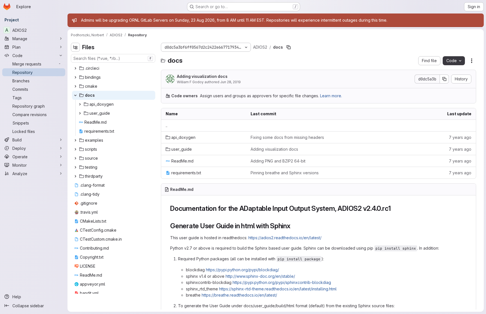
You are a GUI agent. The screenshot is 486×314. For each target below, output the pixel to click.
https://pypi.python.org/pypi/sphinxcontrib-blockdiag (282, 282)
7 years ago (460, 137)
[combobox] (113, 58)
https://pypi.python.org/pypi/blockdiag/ (242, 269)
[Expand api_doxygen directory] (79, 104)
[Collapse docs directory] (75, 95)
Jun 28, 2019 (230, 82)
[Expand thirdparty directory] (75, 176)
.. (166, 125)
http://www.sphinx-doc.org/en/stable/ (260, 276)
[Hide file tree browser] (75, 47)
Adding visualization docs (202, 76)
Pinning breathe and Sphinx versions (285, 172)
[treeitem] (113, 68)
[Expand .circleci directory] (75, 68)
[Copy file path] (288, 47)
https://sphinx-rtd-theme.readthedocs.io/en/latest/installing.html (278, 288)
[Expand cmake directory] (75, 86)
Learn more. (331, 95)
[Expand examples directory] (75, 140)
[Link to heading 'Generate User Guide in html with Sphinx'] (294, 226)
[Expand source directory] (75, 158)
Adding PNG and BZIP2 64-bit (278, 161)
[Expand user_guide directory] (79, 113)
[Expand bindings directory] (75, 77)
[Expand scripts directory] (75, 149)
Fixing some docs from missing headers (287, 137)
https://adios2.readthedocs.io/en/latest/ (284, 237)
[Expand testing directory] (75, 167)
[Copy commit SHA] (444, 78)
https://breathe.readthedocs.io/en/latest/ (239, 295)
